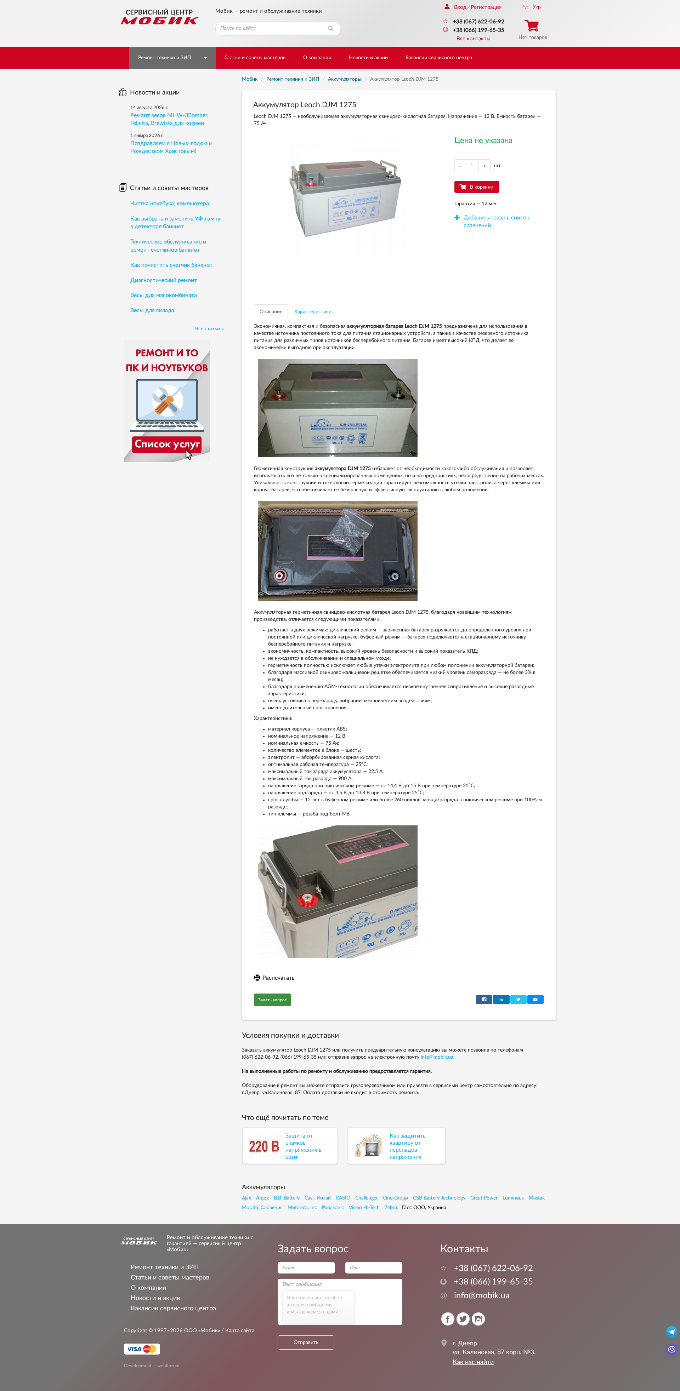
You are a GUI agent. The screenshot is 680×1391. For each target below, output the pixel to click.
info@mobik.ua (437, 1057)
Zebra (391, 1207)
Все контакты (474, 38)
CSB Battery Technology (439, 1198)
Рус (525, 7)
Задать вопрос (272, 1000)
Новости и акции (368, 57)
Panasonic (333, 1207)
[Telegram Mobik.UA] (671, 1331)
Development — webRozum (152, 1365)
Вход (460, 7)
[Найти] (330, 29)
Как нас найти (473, 1362)
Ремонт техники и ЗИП (164, 57)
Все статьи (207, 328)
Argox (262, 1198)
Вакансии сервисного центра (439, 57)
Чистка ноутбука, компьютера (169, 203)
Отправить (306, 1342)
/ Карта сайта (237, 1330)
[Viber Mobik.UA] (671, 1349)
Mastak (537, 1198)
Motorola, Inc (302, 1207)
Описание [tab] (271, 311)
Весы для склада (152, 310)
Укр (537, 7)
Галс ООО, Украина (424, 1207)
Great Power (484, 1198)
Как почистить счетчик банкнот (171, 265)
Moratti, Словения (262, 1207)
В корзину (481, 187)
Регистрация (486, 7)
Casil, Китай (318, 1198)
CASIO (343, 1198)
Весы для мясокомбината (163, 295)
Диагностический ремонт (163, 280)
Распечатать (278, 978)
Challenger (366, 1198)
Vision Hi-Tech (364, 1207)
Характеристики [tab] (313, 311)
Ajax (246, 1198)
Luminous (513, 1198)
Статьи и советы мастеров (255, 57)
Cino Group (395, 1198)
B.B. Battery (287, 1198)
